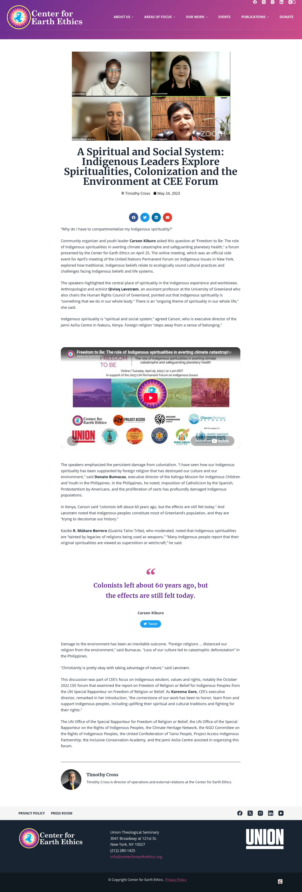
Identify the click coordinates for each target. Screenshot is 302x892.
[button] (133, 217)
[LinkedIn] (281, 2)
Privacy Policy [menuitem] (31, 813)
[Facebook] (255, 2)
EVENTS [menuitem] (224, 17)
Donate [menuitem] (286, 17)
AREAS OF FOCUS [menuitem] (158, 17)
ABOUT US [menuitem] (122, 17)
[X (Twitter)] (264, 2)
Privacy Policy (175, 880)
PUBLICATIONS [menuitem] (253, 17)
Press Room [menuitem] (61, 813)
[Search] (294, 2)
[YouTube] (290, 2)
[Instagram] (272, 2)
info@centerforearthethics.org (136, 856)
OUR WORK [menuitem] (195, 17)
